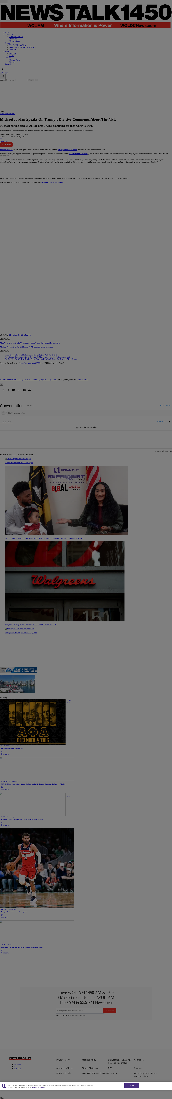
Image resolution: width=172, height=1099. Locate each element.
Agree (132, 1085)
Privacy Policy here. (39, 1087)
